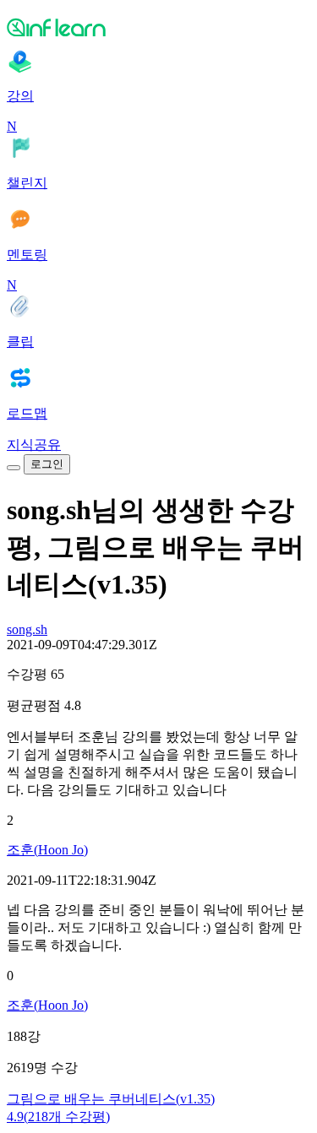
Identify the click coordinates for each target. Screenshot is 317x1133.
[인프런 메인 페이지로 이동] (158, 27)
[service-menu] (13, 467)
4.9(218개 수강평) (58, 1116)
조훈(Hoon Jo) (47, 850)
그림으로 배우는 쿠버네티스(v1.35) (111, 1099)
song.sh (27, 629)
